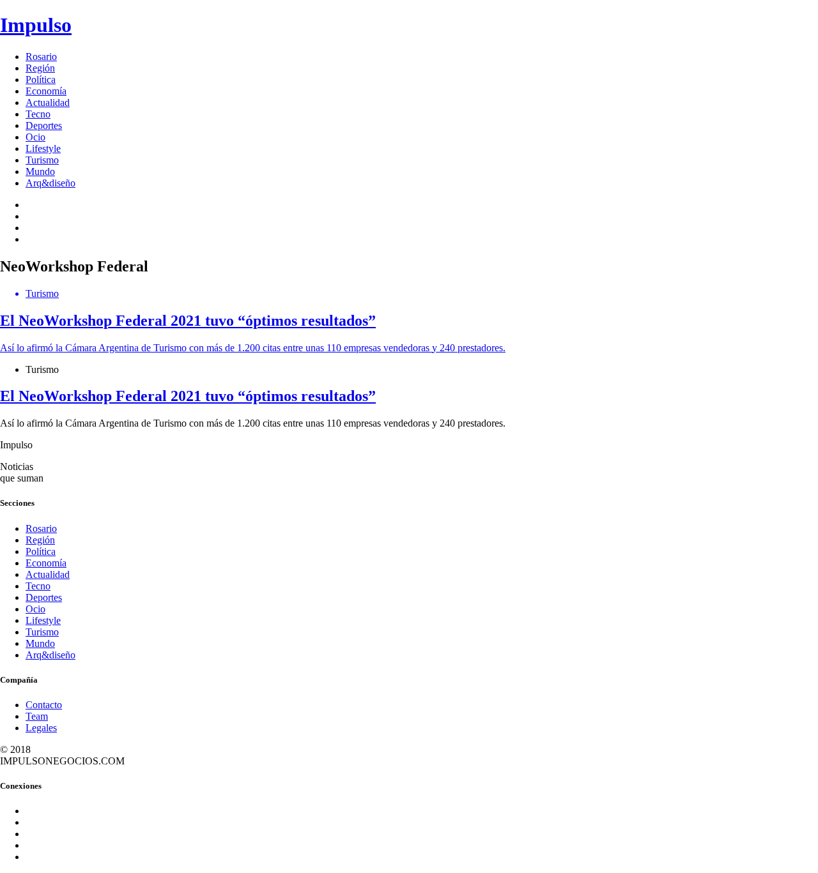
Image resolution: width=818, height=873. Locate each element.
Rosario (41, 56)
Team (37, 716)
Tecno (38, 114)
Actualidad (48, 102)
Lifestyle (43, 148)
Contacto (44, 704)
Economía (46, 91)
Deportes (44, 125)
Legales (41, 727)
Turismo (42, 160)
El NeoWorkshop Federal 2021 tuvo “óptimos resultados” (188, 396)
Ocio (35, 137)
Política (41, 79)
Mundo (40, 171)
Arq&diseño (50, 183)
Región (40, 68)
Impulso (36, 24)
